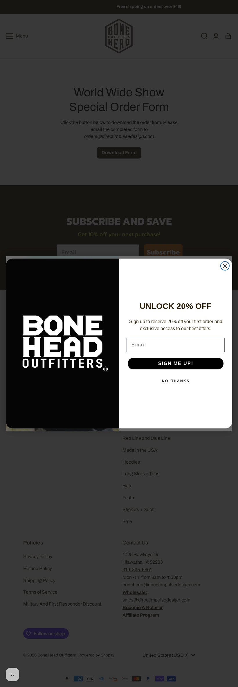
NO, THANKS (176, 381)
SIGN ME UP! (175, 363)
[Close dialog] (225, 265)
